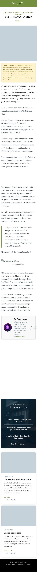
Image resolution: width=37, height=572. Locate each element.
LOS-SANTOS (16, 13)
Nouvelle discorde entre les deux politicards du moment (18, 429)
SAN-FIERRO (25, 13)
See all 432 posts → (18, 444)
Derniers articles (11, 564)
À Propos (28, 564)
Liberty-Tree (13, 562)
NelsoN (7, 497)
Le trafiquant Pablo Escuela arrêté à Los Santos (19, 437)
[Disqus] (18, 369)
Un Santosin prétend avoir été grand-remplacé (18, 420)
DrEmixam (18, 21)
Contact (20, 564)
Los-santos (18, 407)
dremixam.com (19, 336)
